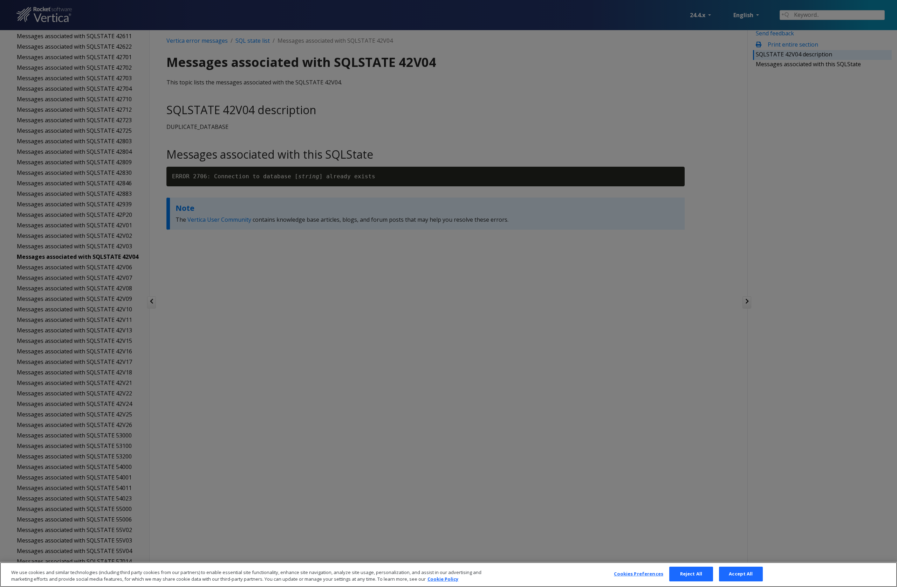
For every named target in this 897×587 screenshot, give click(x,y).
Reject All (691, 574)
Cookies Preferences (638, 574)
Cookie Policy (442, 579)
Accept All (741, 574)
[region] (448, 574)
